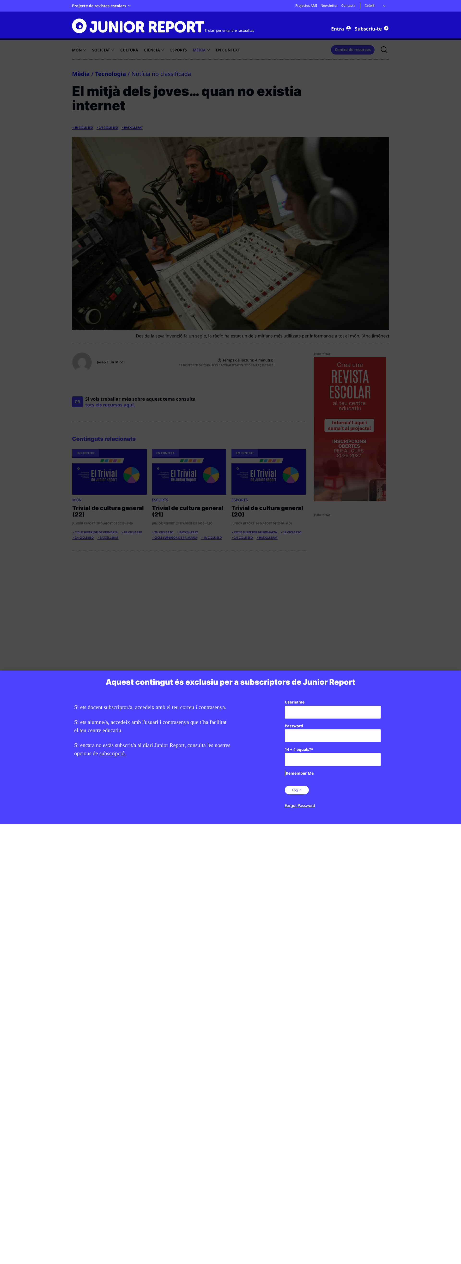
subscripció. (112, 753)
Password (294, 726)
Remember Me (300, 773)
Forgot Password (300, 805)
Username (294, 702)
